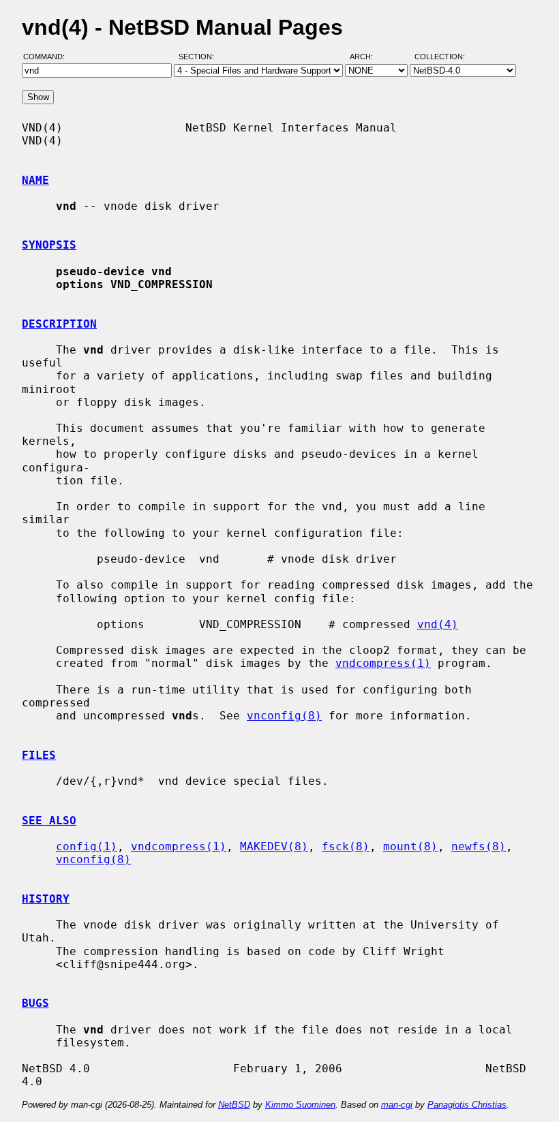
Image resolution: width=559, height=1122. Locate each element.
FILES (39, 755)
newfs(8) (478, 846)
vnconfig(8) (284, 715)
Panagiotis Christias (467, 1105)
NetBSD (234, 1105)
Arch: (367, 56)
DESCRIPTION (59, 323)
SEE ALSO (49, 820)
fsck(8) (345, 846)
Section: (199, 56)
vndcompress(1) (383, 663)
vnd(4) (437, 624)
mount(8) (410, 846)
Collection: (439, 56)
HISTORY (46, 898)
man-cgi (396, 1105)
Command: (48, 56)
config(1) (86, 846)
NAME (35, 180)
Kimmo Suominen (300, 1105)
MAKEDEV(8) (274, 846)
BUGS (35, 1003)
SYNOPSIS (49, 244)
